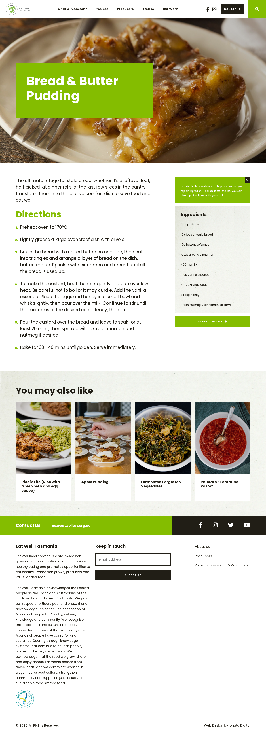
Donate (230, 9)
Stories (148, 9)
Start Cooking (210, 321)
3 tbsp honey (190, 295)
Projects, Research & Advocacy (221, 565)
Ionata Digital (239, 725)
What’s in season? (72, 9)
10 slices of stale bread (197, 235)
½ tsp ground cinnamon (197, 255)
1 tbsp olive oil (190, 224)
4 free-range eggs (194, 285)
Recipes (102, 9)
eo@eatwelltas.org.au (71, 525)
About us (202, 546)
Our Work (170, 9)
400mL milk (189, 265)
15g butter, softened (195, 244)
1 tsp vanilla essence (195, 275)
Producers (125, 9)
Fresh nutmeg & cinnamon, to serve (206, 305)
